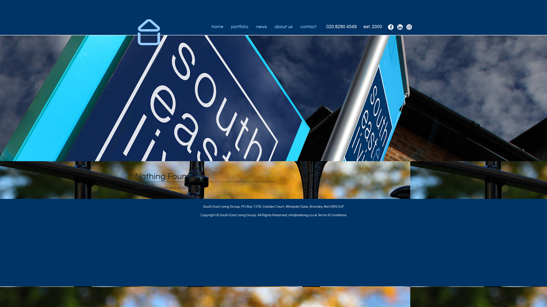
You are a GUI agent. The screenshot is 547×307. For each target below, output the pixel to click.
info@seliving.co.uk (302, 215)
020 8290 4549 (341, 26)
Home (217, 26)
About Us (284, 26)
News (261, 26)
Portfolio (239, 26)
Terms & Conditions (332, 215)
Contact (308, 26)
